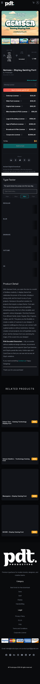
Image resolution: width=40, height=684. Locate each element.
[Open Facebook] (6, 655)
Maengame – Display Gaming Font (15, 496)
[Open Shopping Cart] (33, 2)
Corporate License (20, 633)
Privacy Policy (20, 616)
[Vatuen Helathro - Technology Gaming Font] (20, 444)
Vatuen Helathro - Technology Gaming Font (16, 459)
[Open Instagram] (10, 655)
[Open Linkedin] (26, 655)
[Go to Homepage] (10, 5)
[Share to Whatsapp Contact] (29, 160)
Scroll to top (38, 682)
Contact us (22, 361)
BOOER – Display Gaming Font (13, 532)
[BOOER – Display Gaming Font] (20, 517)
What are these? (32, 80)
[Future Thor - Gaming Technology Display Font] (20, 406)
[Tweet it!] (20, 160)
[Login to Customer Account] (37, 2)
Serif (20, 596)
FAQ (20, 624)
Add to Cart (20, 146)
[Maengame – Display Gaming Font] (20, 481)
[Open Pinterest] (34, 655)
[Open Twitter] (30, 655)
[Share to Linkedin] (11, 160)
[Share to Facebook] (15, 160)
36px (16, 196)
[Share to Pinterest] (24, 160)
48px (24, 196)
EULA (20, 620)
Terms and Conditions (20, 628)
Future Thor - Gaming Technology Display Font (15, 422)
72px (33, 196)
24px (7, 196)
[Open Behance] (14, 655)
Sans (20, 592)
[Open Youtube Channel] (22, 655)
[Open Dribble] (18, 655)
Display (20, 600)
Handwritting (20, 604)
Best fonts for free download (20, 587)
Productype (8, 72)
